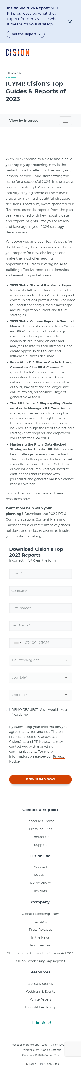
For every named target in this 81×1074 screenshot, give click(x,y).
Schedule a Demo (40, 821)
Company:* (20, 590)
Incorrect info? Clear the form (32, 560)
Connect (40, 867)
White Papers (40, 999)
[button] (70, 22)
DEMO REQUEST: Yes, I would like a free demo (39, 712)
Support (40, 845)
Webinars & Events (40, 991)
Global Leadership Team (40, 914)
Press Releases (40, 929)
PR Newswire (40, 883)
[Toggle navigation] (65, 120)
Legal (44, 1045)
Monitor (40, 875)
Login (32, 1064)
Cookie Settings (51, 1050)
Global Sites (51, 1064)
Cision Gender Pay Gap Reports (40, 961)
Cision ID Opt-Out (61, 1045)
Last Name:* (20, 625)
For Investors (40, 945)
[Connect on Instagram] (49, 1022)
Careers (41, 921)
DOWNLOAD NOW (40, 779)
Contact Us (40, 837)
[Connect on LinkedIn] (37, 1022)
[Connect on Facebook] (32, 1022)
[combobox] (16, 643)
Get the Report (23, 34)
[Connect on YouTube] (43, 1022)
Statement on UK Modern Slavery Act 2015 (40, 953)
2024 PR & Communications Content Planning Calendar (36, 519)
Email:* (16, 573)
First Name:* (21, 608)
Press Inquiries (40, 829)
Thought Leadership (40, 1007)
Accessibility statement (25, 1045)
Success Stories (40, 983)
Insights (40, 891)
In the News (40, 937)
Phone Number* (24, 642)
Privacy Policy (30, 1050)
